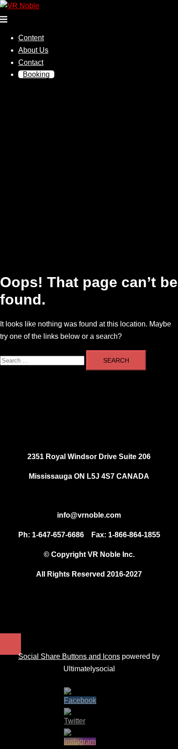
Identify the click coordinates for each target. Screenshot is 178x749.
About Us (33, 50)
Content (31, 38)
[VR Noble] (19, 6)
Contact (30, 62)
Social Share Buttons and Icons (69, 656)
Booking (36, 74)
